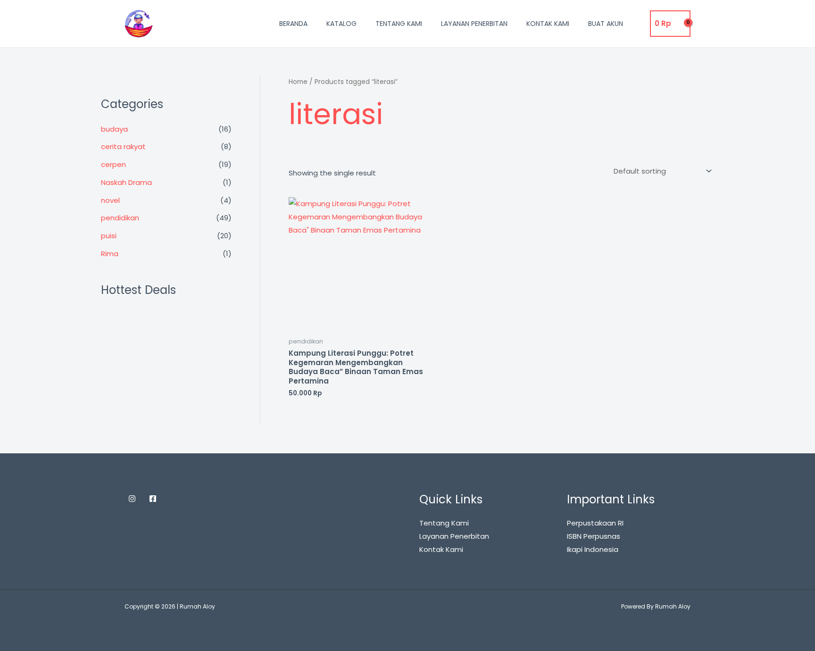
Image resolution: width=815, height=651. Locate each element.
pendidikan (120, 218)
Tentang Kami (398, 23)
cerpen (113, 164)
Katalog (341, 23)
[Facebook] (152, 498)
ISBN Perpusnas (593, 536)
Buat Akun (605, 23)
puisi (108, 236)
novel (110, 200)
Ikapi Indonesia (592, 549)
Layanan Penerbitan (474, 23)
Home (298, 81)
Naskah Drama (126, 182)
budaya (114, 129)
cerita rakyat (123, 146)
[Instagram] (132, 498)
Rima (109, 254)
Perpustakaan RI (595, 523)
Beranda (293, 23)
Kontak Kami (547, 23)
